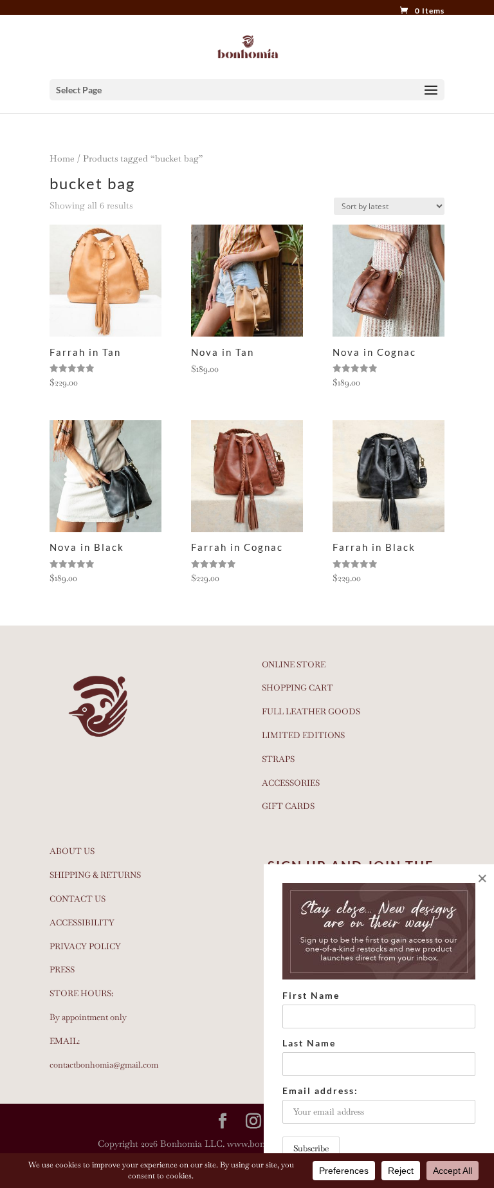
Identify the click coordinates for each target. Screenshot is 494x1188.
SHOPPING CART (297, 687)
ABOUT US (72, 851)
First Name (311, 995)
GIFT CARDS (288, 806)
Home (62, 158)
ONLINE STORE (293, 664)
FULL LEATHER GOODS (311, 711)
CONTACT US (77, 898)
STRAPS (278, 759)
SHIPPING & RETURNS (95, 874)
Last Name (309, 1042)
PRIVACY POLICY (85, 946)
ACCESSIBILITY (82, 922)
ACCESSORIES (291, 782)
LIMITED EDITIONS (303, 735)
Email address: (320, 1090)
